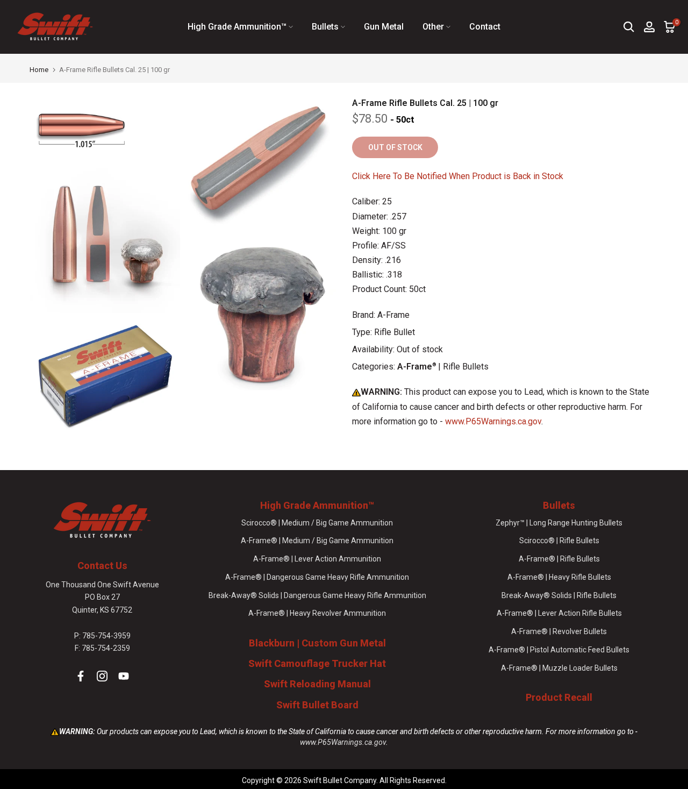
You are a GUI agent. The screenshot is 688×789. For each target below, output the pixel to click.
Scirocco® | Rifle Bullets (559, 540)
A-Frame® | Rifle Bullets (559, 559)
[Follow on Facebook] (80, 676)
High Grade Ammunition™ (237, 27)
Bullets (325, 27)
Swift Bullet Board (317, 704)
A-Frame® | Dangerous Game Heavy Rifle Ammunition (317, 577)
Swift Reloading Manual (317, 684)
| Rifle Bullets (443, 366)
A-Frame (393, 315)
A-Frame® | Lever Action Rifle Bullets (559, 613)
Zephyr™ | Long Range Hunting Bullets (559, 522)
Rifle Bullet (394, 332)
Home (39, 70)
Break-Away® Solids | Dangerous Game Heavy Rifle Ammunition (317, 595)
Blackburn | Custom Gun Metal (317, 643)
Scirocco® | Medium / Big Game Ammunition (317, 522)
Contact (484, 27)
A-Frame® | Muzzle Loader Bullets (559, 668)
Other (433, 27)
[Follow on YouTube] (123, 676)
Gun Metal (384, 27)
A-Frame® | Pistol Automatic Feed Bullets (559, 649)
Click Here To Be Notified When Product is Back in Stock (457, 176)
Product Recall (559, 697)
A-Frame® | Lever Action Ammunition (317, 559)
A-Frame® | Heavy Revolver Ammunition (317, 613)
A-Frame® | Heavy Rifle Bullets (559, 577)
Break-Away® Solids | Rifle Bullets (559, 595)
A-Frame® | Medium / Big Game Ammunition (317, 540)
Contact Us (102, 565)
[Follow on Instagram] (102, 676)
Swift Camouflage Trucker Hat (317, 663)
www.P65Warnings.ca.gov (493, 421)
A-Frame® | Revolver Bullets (559, 631)
